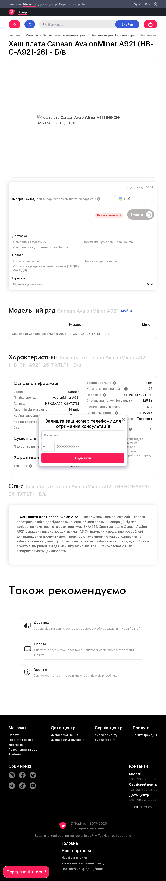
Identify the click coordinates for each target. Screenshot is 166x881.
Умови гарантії (106, 739)
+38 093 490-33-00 (143, 779)
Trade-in (15, 754)
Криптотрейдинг (145, 735)
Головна (15, 4)
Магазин (29, 4)
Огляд (22, 12)
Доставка (16, 744)
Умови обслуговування (67, 739)
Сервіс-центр (69, 4)
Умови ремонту (106, 735)
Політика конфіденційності (83, 869)
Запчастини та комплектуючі (64, 35)
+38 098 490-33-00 (143, 800)
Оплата (14, 735)
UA (146, 4)
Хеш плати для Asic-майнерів (113, 35)
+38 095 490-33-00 (143, 789)
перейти (126, 310)
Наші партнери (76, 850)
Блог (85, 4)
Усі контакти (143, 806)
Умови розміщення (64, 735)
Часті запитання (74, 857)
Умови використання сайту (83, 863)
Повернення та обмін (24, 749)
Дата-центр (47, 4)
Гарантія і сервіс (21, 739)
